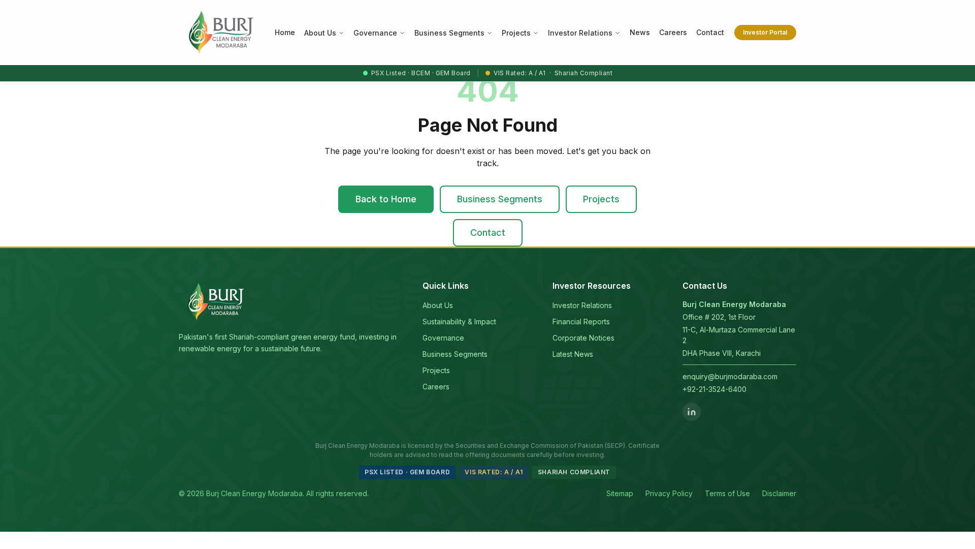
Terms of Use (727, 493)
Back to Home (385, 199)
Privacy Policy (669, 493)
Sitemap (619, 493)
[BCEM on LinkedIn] (691, 412)
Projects (516, 32)
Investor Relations (580, 32)
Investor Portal (765, 32)
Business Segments (449, 32)
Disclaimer (779, 493)
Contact (487, 232)
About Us (320, 32)
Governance (375, 32)
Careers (435, 386)
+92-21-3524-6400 (714, 389)
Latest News (572, 354)
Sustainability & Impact (459, 321)
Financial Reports (581, 321)
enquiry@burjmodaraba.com (729, 376)
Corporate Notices (583, 337)
